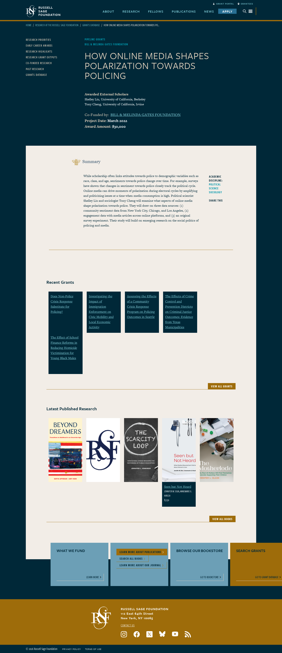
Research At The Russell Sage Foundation (56, 25)
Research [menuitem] (131, 11)
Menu (248, 11)
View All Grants (221, 386)
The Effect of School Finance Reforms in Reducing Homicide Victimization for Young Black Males (64, 347)
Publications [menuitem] (184, 11)
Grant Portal (225, 3)
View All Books (222, 519)
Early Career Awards (39, 45)
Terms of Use (93, 649)
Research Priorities (38, 40)
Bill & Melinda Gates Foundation (145, 114)
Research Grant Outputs (41, 57)
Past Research (35, 69)
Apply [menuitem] (227, 11)
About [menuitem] (108, 11)
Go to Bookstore (209, 577)
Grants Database (91, 25)
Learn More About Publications (140, 552)
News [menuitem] (209, 11)
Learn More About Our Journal (140, 565)
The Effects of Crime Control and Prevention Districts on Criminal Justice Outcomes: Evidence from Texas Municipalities (179, 311)
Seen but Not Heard (177, 486)
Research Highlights (39, 51)
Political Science (215, 186)
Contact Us (128, 625)
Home (28, 25)
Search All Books (131, 558)
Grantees (247, 3)
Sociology (215, 192)
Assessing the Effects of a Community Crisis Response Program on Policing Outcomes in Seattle (141, 306)
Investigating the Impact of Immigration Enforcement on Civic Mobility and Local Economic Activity (101, 311)
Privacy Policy (71, 649)
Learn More (92, 577)
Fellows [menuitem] (156, 11)
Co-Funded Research (39, 63)
